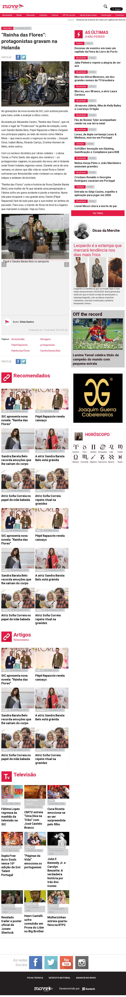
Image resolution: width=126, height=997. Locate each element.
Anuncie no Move (86, 978)
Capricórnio (102, 462)
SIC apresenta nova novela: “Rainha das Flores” (14, 420)
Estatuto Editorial (59, 978)
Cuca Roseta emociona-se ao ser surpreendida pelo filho (56, 816)
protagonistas (47, 345)
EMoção (29, 847)
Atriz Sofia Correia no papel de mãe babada (16, 497)
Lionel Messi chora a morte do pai (95, 206)
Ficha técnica (35, 978)
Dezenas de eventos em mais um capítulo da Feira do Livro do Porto (90, 20)
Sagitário (93, 462)
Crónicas (120, 15)
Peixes (120, 462)
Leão (111, 452)
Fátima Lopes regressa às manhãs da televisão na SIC (10, 816)
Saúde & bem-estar (88, 15)
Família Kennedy (56, 847)
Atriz (5, 451)
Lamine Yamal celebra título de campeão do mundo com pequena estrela (96, 359)
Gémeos (93, 452)
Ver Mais (98, 213)
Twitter (23, 57)
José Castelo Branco (32, 802)
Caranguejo (102, 452)
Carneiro (75, 452)
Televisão (30, 15)
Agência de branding (88, 988)
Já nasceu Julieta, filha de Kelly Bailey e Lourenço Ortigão (97, 107)
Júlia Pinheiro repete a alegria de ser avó (97, 64)
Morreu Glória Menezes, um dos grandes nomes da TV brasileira (94, 78)
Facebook (18, 57)
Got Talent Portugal (11, 847)
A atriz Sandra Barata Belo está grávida (49, 458)
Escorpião (84, 462)
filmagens (45, 339)
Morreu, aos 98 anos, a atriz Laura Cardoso (95, 93)
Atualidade (7, 15)
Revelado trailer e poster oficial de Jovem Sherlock (11, 925)
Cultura (55, 15)
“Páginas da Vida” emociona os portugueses (33, 861)
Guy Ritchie (8, 905)
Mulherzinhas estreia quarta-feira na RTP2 (57, 921)
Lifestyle (43, 15)
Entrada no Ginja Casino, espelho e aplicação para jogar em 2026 (95, 193)
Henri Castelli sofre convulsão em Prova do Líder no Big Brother (34, 923)
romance (53, 905)
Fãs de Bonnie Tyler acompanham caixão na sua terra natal (95, 121)
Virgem (120, 452)
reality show (31, 904)
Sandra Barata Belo (50, 350)
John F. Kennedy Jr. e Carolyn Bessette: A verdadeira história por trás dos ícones (56, 872)
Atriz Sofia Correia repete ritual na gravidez (48, 499)
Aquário (111, 462)
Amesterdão (18, 339)
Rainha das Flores (20, 350)
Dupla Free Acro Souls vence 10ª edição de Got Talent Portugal (11, 865)
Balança (76, 462)
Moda (19, 15)
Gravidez (41, 451)
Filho (51, 800)
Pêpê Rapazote (19, 345)
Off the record (69, 15)
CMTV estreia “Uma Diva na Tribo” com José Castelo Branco (33, 819)
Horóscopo (106, 15)
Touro (85, 452)
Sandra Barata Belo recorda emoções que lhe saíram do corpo (16, 460)
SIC (4, 411)
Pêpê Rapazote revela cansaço (50, 418)
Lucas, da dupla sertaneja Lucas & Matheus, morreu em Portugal (95, 136)
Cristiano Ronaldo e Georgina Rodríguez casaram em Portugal (94, 179)
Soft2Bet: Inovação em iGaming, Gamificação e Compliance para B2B (96, 150)
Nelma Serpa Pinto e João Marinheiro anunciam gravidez (97, 164)
